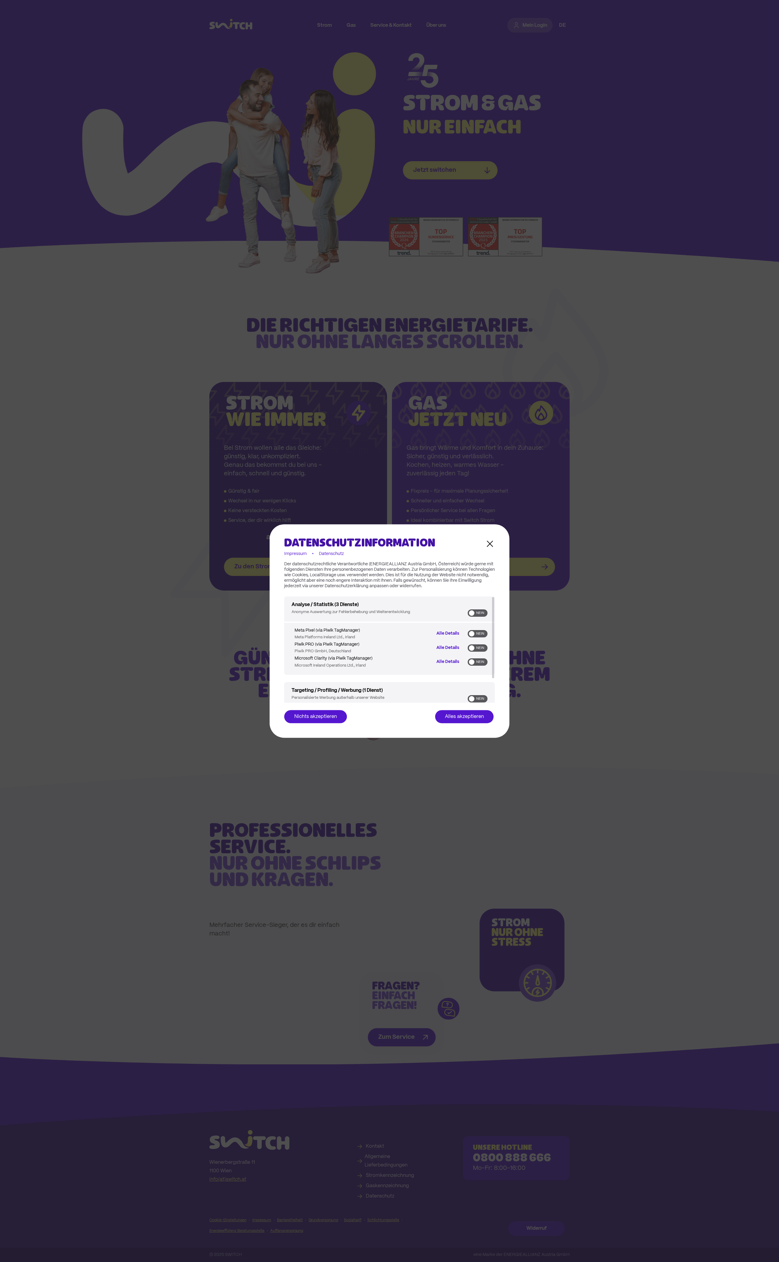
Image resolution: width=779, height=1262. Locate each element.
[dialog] (389, 631)
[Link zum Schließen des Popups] (490, 544)
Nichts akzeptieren (315, 716)
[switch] (477, 613)
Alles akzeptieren (464, 716)
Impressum (295, 554)
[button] (471, 613)
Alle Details (447, 633)
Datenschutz (331, 554)
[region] (389, 649)
